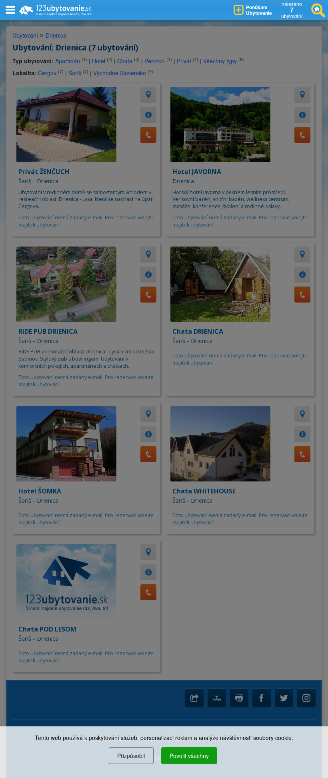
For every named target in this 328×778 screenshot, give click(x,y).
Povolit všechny (189, 756)
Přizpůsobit (131, 756)
